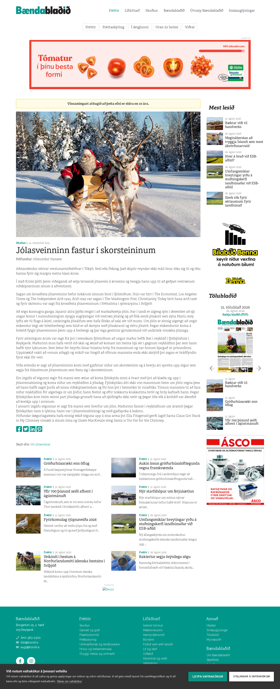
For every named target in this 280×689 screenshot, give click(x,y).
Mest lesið (221, 107)
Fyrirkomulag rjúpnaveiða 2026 (70, 519)
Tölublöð (213, 635)
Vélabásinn (150, 663)
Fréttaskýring (113, 27)
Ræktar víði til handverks (236, 125)
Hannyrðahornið (153, 635)
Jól (32, 444)
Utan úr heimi (166, 27)
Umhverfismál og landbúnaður (100, 644)
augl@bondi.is (30, 647)
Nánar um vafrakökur (69, 681)
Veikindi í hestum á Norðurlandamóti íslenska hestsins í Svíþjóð (74, 561)
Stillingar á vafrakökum (251, 676)
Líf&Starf (132, 10)
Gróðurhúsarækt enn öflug (66, 463)
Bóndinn (148, 639)
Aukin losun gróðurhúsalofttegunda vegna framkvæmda (169, 465)
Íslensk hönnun (153, 625)
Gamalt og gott (90, 630)
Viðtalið (148, 653)
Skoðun (151, 10)
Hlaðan (211, 625)
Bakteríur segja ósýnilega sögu (165, 556)
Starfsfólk (213, 660)
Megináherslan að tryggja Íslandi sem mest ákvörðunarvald (244, 142)
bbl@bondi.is (29, 642)
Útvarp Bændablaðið (206, 10)
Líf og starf (150, 649)
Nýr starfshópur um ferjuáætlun (166, 491)
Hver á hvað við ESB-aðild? (241, 158)
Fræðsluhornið (89, 635)
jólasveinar (43, 444)
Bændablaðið (174, 10)
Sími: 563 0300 (30, 637)
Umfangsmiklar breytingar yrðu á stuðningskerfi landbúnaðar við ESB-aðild (168, 524)
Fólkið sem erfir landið (158, 644)
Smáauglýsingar (242, 10)
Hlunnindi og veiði (155, 658)
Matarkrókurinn (153, 630)
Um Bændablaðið (218, 655)
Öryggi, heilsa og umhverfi (97, 653)
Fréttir (114, 10)
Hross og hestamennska (96, 649)
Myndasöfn (214, 639)
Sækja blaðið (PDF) (235, 314)
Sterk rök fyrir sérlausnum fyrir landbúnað (238, 201)
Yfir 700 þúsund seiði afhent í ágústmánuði (68, 493)
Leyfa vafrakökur (207, 676)
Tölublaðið (223, 295)
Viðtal (190, 27)
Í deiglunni (140, 27)
